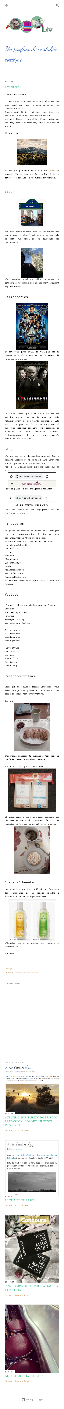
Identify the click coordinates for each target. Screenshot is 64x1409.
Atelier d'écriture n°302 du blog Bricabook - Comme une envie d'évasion (31, 1121)
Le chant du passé (19, 1200)
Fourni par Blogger (34, 1400)
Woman (52, 171)
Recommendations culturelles (25, 973)
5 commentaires (22, 1205)
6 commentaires (22, 1130)
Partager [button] (9, 969)
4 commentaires (22, 1295)
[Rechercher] (57, 5)
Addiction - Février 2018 (24, 1376)
